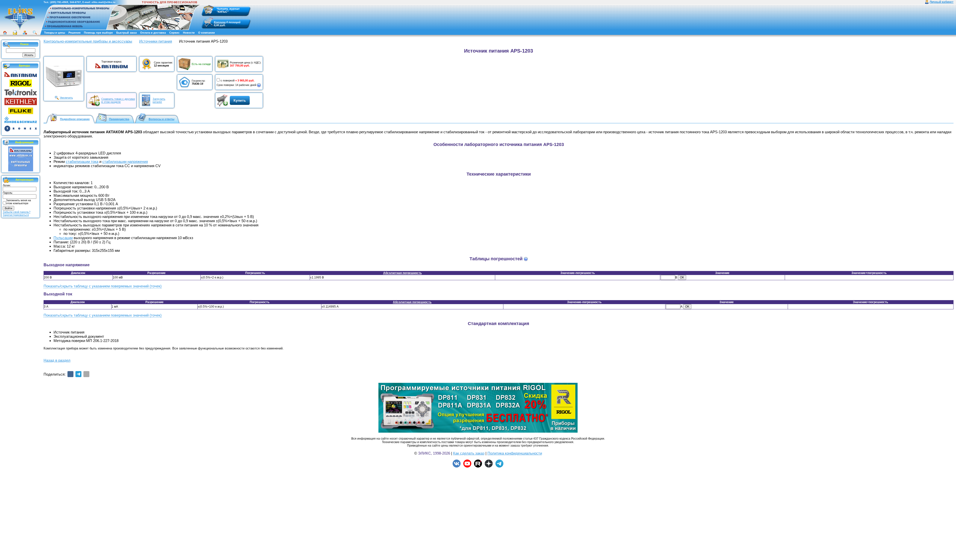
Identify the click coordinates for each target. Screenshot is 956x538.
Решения (74, 32)
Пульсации (63, 238)
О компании (206, 32)
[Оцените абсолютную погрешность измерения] (526, 259)
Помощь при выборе (98, 32)
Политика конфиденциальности (514, 453)
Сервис (174, 32)
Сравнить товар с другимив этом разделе (118, 100)
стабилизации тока (82, 161)
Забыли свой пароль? (16, 211)
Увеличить (66, 97)
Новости (189, 32)
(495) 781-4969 (59, 2)
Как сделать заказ (468, 453)
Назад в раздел (57, 360)
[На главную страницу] (19, 17)
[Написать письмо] (15, 33)
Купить (240, 100)
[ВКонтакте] (70, 374)
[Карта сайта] (25, 33)
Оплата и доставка (153, 32)
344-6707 (75, 2)
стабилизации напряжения (125, 161)
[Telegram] (78, 374)
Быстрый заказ (126, 32)
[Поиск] (35, 33)
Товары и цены (54, 32)
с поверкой (228, 80)
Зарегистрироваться (16, 214)
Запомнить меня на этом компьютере (18, 202)
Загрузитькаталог (159, 100)
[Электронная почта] (86, 374)
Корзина (220, 22)
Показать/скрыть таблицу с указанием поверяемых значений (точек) (103, 286)
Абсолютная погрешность (402, 273)
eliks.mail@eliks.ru (103, 2)
